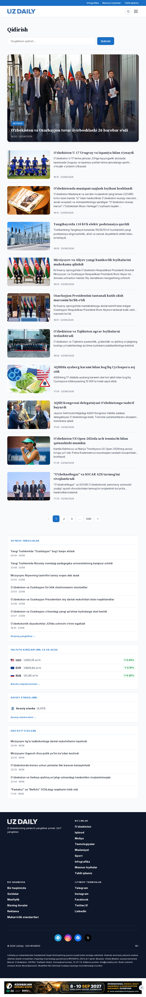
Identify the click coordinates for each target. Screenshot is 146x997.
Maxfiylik (13, 899)
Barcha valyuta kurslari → (25, 684)
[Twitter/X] (88, 937)
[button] (128, 11)
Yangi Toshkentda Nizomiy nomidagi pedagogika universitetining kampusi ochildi (62, 563)
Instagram (81, 893)
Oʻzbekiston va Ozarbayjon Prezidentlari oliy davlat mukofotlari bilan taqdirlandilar (62, 599)
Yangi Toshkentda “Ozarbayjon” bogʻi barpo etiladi (43, 551)
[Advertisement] (73, 987)
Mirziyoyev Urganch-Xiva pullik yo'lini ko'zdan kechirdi (45, 753)
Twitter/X (81, 905)
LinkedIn (80, 911)
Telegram (81, 888)
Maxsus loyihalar (111, 2)
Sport (78, 855)
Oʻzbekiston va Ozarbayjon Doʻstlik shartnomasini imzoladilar (49, 587)
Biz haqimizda (16, 888)
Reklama (13, 911)
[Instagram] (68, 937)
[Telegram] (58, 937)
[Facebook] (78, 937)
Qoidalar (13, 893)
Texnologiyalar (85, 844)
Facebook (81, 899)
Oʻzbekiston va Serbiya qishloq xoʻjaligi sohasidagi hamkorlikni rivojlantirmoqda (61, 777)
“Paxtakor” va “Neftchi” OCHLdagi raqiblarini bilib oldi (44, 789)
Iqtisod (79, 832)
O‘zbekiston (83, 826)
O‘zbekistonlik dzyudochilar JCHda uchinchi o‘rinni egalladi (48, 623)
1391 (88, 518)
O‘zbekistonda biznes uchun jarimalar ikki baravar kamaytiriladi (50, 765)
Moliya (79, 838)
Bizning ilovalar (17, 905)
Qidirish (106, 41)
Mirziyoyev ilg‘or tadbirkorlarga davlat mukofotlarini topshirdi (49, 741)
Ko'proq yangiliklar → (23, 636)
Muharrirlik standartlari (23, 917)
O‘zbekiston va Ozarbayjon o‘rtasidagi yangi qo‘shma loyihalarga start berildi (59, 611)
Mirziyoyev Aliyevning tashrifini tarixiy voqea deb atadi (45, 575)
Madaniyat (82, 850)
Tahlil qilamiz (131, 2)
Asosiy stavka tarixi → (23, 717)
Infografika (93, 2)
